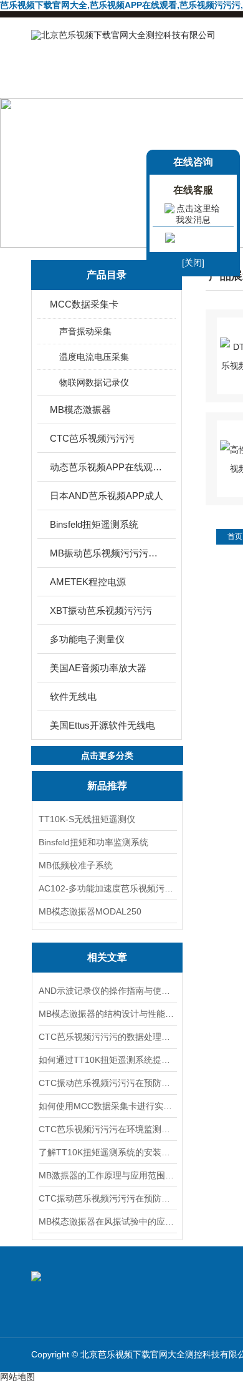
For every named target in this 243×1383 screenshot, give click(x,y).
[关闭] (193, 263)
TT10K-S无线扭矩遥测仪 (87, 819)
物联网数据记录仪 (94, 382)
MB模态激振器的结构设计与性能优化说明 (107, 1014)
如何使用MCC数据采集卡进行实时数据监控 (107, 1106)
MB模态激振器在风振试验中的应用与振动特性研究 (107, 1221)
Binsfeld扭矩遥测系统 (94, 524)
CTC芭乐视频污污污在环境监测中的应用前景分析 (107, 1129)
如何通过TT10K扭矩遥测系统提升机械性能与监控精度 (107, 1060)
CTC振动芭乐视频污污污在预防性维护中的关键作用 (107, 1198)
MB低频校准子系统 (76, 865)
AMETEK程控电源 (88, 581)
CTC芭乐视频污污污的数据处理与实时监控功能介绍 (107, 1037)
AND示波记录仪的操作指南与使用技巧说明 (107, 991)
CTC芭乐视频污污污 (92, 438)
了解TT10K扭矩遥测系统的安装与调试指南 (107, 1152)
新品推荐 (107, 785)
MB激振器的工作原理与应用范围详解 (107, 1175)
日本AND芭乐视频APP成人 (106, 495)
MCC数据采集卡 (84, 304)
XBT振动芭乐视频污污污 (101, 610)
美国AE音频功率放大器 (98, 667)
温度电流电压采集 (94, 357)
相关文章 (107, 957)
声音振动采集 (85, 331)
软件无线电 (73, 696)
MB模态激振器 (80, 409)
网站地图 (17, 1377)
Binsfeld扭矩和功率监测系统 (93, 842)
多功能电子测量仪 (87, 639)
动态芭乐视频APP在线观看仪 (107, 467)
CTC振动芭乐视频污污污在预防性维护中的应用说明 (107, 1083)
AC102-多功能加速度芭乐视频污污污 (107, 888)
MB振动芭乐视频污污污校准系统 (107, 553)
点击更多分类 (107, 755)
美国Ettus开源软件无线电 (102, 725)
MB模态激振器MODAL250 (90, 911)
